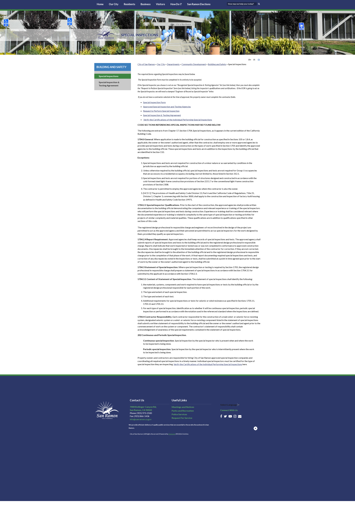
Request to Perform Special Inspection (161, 111)
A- (254, 59)
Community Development (194, 64)
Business (146, 4)
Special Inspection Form (154, 102)
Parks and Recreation (183, 410)
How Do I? (176, 4)
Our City (113, 4)
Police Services (179, 414)
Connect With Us (229, 410)
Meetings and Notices (183, 407)
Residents (129, 4)
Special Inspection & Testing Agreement (162, 115)
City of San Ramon (146, 64)
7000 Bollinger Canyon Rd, (143, 406)
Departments (173, 64)
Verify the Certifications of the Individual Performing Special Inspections (178, 119)
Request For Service (182, 418)
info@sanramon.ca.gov (140, 419)
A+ (249, 59)
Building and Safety (111, 67)
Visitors (160, 4)
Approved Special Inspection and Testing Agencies (167, 106)
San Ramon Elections (199, 4)
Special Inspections (108, 76)
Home (100, 4)
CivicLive (171, 434)
